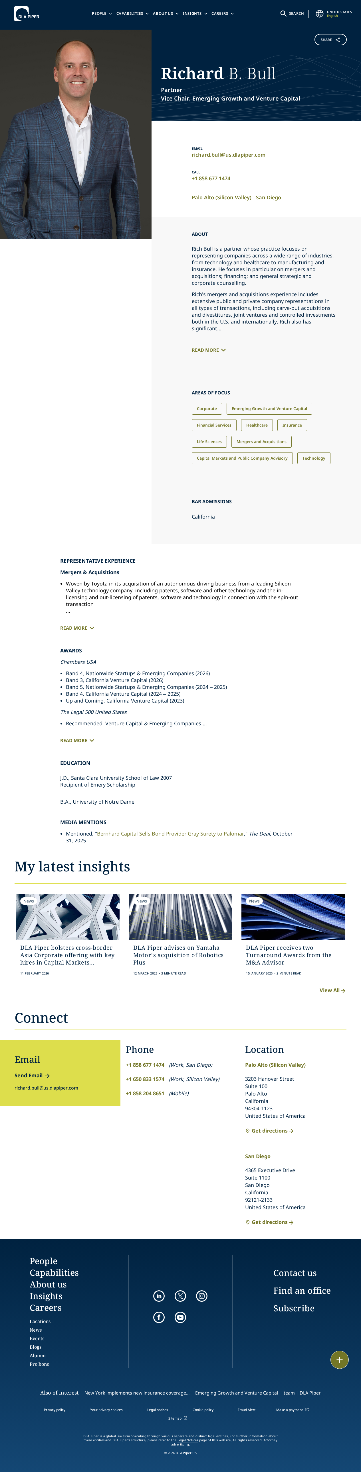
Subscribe (293, 1308)
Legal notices (157, 1409)
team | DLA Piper (302, 1393)
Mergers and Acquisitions (262, 441)
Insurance (292, 425)
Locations (40, 1321)
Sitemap (174, 1418)
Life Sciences (209, 441)
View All (330, 990)
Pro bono (39, 1364)
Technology (313, 458)
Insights (192, 13)
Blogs (35, 1347)
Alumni (38, 1355)
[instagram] (201, 1296)
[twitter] (180, 1296)
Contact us (295, 1273)
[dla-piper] (28, 13)
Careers (219, 13)
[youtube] (180, 1317)
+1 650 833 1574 (145, 1079)
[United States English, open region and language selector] (319, 13)
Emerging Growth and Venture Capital (269, 408)
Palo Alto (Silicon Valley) (221, 197)
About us (163, 13)
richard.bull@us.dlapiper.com (228, 154)
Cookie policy (203, 1409)
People (99, 13)
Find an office (302, 1290)
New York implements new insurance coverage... (136, 1393)
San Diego (268, 197)
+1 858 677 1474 (211, 178)
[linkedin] (159, 1296)
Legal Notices (188, 1440)
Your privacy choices (106, 1409)
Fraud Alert (246, 1409)
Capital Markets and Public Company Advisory (242, 458)
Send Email (29, 1075)
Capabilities (129, 13)
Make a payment (289, 1409)
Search (296, 13)
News (36, 1330)
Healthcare (257, 425)
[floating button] (339, 1360)
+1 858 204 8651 (145, 1093)
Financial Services (214, 425)
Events (37, 1338)
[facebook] (159, 1317)
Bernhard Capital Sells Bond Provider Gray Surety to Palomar (170, 833)
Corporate (207, 408)
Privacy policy (54, 1409)
